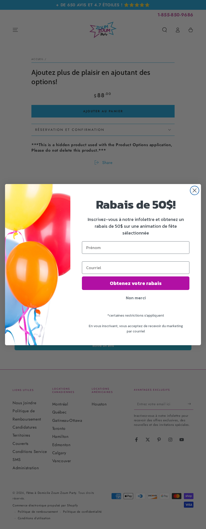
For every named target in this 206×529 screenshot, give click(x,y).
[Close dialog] (194, 190)
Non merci (136, 298)
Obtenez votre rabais (136, 283)
